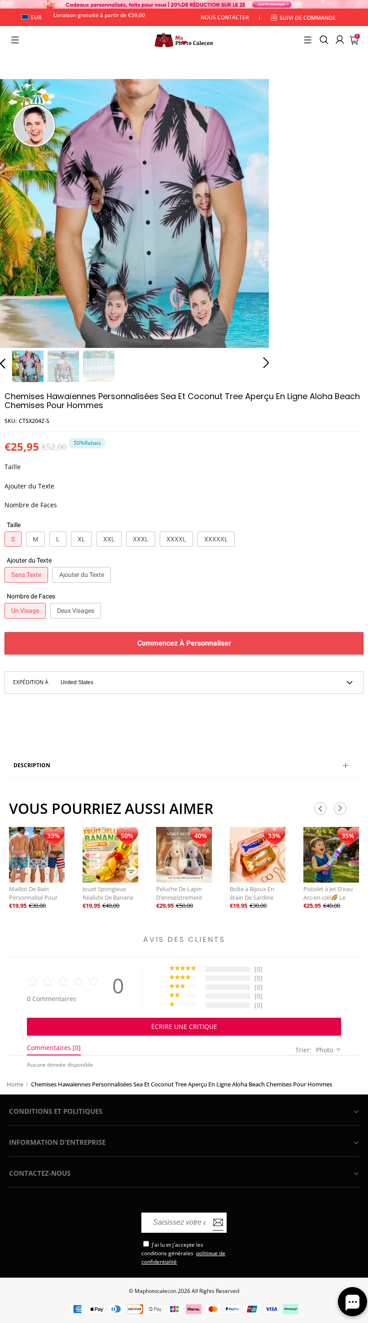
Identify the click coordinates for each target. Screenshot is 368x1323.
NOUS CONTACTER (225, 17)
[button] (15, 40)
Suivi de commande (308, 18)
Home (15, 1084)
